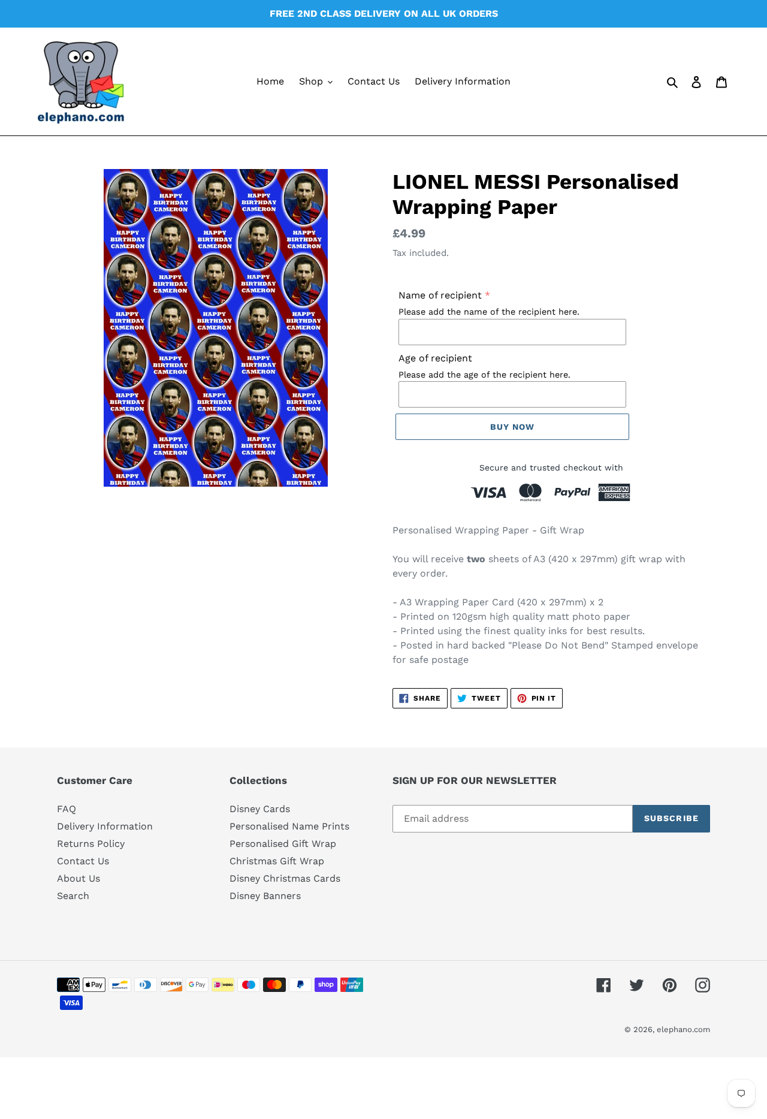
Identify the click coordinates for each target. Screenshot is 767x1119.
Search (73, 895)
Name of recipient (440, 295)
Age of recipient (435, 358)
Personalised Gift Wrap (283, 843)
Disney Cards (260, 809)
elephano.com (683, 1029)
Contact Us (83, 861)
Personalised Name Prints (289, 826)
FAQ (66, 809)
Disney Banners (265, 895)
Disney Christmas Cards (285, 878)
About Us (78, 878)
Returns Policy (91, 843)
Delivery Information (105, 826)
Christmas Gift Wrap (277, 861)
